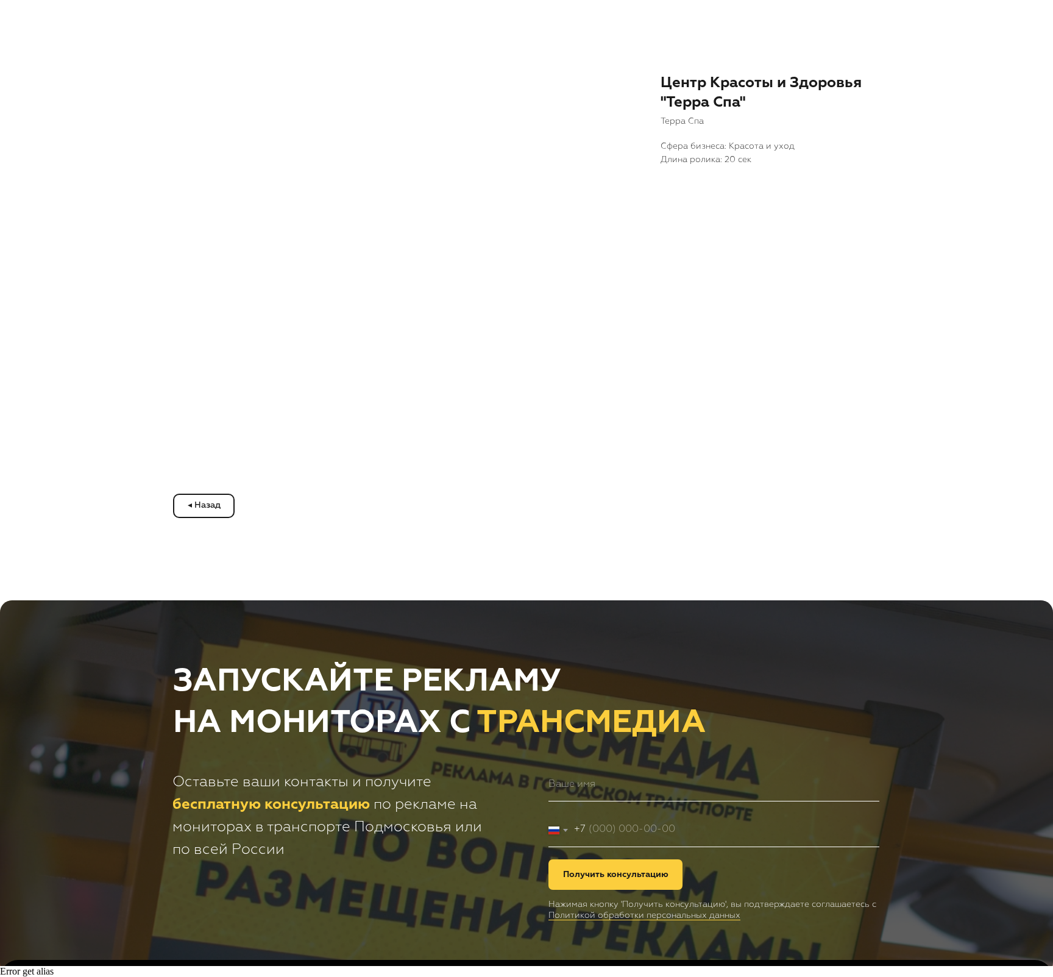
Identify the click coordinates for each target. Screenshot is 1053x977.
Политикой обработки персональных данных (644, 915)
